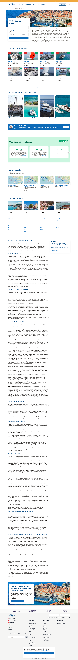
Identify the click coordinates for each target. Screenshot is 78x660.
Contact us (66, 127)
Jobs (30, 634)
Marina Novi (26, 223)
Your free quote (55, 250)
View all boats (66, 48)
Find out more (46, 650)
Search (19, 38)
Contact (30, 645)
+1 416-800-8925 (12, 622)
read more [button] (24, 155)
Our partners (31, 626)
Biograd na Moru (43, 218)
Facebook (48, 617)
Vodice (9, 231)
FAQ (30, 631)
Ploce (41, 225)
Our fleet (45, 636)
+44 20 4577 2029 (12, 620)
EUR (62, 614)
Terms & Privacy (32, 636)
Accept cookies (39, 653)
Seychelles (45, 628)
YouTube (53, 617)
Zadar (25, 231)
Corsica (44, 626)
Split (24, 229)
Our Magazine (32, 643)
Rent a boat (12, 8)
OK (26, 637)
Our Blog (31, 642)
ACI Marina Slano (11, 218)
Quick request (46, 640)
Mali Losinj (10, 223)
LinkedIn (64, 617)
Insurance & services (33, 629)
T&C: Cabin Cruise (32, 637)
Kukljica (57, 220)
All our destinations (47, 634)
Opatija (9, 225)
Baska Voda (26, 218)
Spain (44, 625)
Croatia (44, 622)
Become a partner (61, 623)
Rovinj (41, 227)
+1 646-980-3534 (12, 618)
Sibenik (57, 227)
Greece (44, 623)
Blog (69, 617)
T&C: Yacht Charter (33, 639)
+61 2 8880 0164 (12, 624)
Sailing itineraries (46, 637)
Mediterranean (17, 8)
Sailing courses (46, 639)
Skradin (9, 229)
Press (30, 632)
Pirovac (25, 225)
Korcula (25, 220)
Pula (8, 227)
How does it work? (32, 623)
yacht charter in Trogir (61, 31)
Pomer (57, 225)
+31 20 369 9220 (12, 626)
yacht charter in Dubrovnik (46, 31)
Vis (56, 229)
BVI (44, 629)
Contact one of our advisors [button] (17, 601)
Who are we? (31, 622)
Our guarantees (32, 625)
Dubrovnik (58, 218)
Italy (44, 632)
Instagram (59, 617)
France (44, 631)
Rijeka (25, 227)
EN (51, 614)
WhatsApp (11, 627)
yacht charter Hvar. (33, 355)
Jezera (9, 220)
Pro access (59, 622)
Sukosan (41, 229)
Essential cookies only (39, 655)
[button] (20, 4)
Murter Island (58, 223)
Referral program (32, 628)
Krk (40, 220)
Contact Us (11, 629)
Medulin (41, 223)
